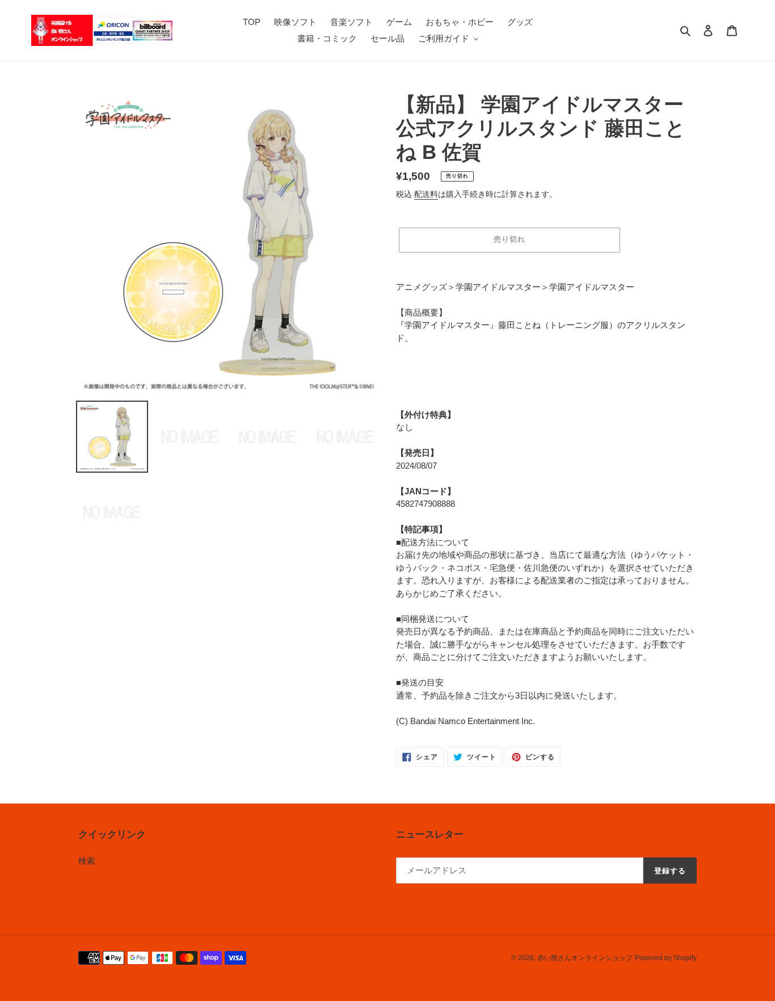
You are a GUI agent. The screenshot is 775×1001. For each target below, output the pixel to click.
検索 (86, 860)
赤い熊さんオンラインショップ (585, 958)
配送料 (426, 194)
